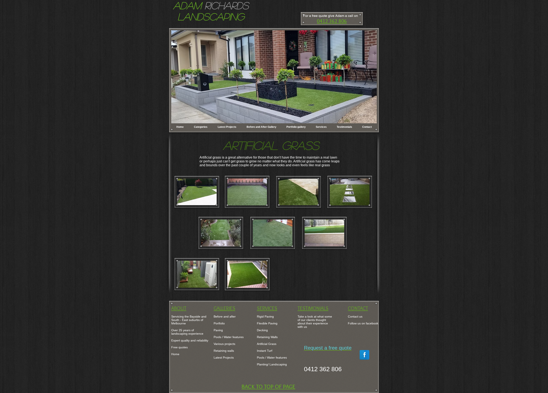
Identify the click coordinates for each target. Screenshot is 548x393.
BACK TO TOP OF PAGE (268, 386)
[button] (274, 76)
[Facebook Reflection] (364, 355)
